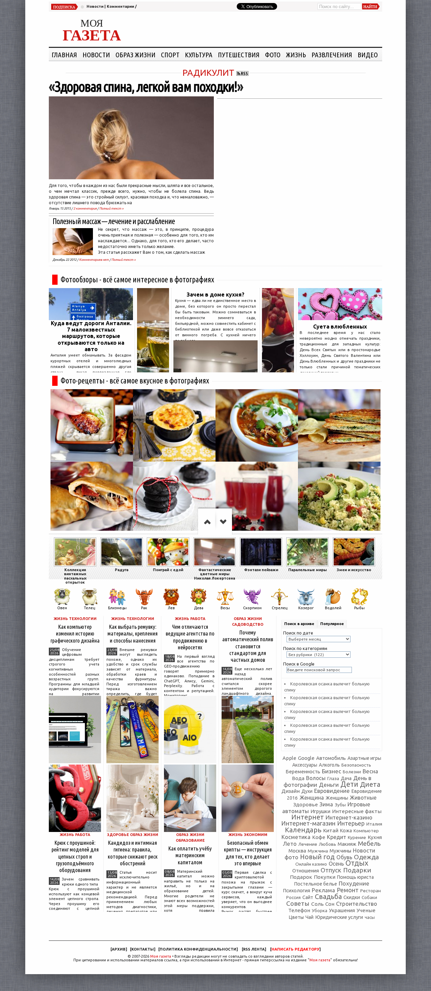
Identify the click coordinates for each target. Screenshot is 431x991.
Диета (370, 784)
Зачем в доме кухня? (215, 294)
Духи (306, 791)
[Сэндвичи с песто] (339, 425)
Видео (368, 55)
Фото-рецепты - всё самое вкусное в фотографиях (135, 380)
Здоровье (305, 804)
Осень (336, 864)
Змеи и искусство (354, 570)
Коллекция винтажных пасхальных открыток (75, 576)
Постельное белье (315, 884)
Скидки (351, 897)
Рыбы (359, 608)
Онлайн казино (311, 864)
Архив (119, 949)
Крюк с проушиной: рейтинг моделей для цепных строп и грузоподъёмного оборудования (75, 856)
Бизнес (331, 771)
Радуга (121, 570)
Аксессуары (304, 765)
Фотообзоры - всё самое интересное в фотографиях (137, 279)
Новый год (317, 857)
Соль (317, 904)
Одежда (366, 857)
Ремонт (348, 890)
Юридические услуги (339, 917)
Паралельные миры (307, 570)
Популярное (332, 624)
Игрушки (320, 811)
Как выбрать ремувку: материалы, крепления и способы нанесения (132, 633)
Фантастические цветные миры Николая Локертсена (214, 574)
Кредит (336, 837)
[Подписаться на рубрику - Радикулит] (242, 73)
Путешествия (239, 55)
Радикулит (208, 73)
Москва (297, 851)
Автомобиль (331, 758)
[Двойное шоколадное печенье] (174, 498)
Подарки (357, 870)
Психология (296, 890)
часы (370, 917)
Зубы (340, 804)
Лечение (307, 844)
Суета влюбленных (340, 326)
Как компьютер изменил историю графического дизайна (75, 633)
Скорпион (252, 608)
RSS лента (254, 949)
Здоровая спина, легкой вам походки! (146, 86)
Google (306, 758)
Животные (363, 798)
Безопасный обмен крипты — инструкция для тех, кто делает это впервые (248, 852)
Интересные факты (357, 811)
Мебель (369, 843)
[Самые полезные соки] (278, 370)
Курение (357, 837)
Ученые (366, 910)
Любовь (327, 844)
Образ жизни (135, 55)
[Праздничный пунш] (257, 498)
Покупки (324, 877)
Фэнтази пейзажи (261, 570)
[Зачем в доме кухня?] (215, 370)
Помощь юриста (355, 877)
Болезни (352, 771)
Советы (297, 903)
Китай (330, 830)
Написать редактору (295, 949)
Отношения (305, 870)
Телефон (299, 910)
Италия (374, 824)
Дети (349, 784)
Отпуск (331, 870)
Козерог (306, 608)
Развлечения (331, 55)
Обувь (344, 857)
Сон (329, 904)
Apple (289, 758)
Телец (89, 608)
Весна (370, 771)
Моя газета (160, 956)
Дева (198, 608)
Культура (198, 55)
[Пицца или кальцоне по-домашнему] (92, 498)
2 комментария (85, 208)
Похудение (354, 883)
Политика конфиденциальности (198, 949)
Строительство (356, 903)
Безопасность (356, 765)
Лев (171, 608)
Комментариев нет (94, 259)
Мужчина (318, 851)
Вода (298, 778)
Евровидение (332, 790)
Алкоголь (329, 765)
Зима (326, 804)
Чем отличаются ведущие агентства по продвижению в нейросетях (190, 636)
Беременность (303, 771)
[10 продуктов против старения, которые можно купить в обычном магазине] (153, 370)
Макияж (347, 844)
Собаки (369, 897)
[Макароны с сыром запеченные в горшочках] (174, 425)
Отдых (356, 863)
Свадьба (328, 896)
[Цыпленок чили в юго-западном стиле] (257, 425)
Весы (225, 608)
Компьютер (366, 830)
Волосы (316, 778)
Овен (62, 608)
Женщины (337, 798)
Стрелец (279, 608)
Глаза (333, 778)
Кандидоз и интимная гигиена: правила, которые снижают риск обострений (133, 852)
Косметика (295, 837)
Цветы (296, 917)
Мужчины (340, 851)
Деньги (329, 784)
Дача (346, 778)
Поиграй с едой (168, 570)
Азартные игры (364, 758)
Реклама (323, 890)
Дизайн (290, 791)
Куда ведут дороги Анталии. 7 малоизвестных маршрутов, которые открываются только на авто (91, 336)
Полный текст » (111, 208)
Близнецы (117, 608)
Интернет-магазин (308, 823)
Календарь (303, 830)
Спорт (170, 55)
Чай (309, 917)
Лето (290, 844)
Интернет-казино (349, 817)
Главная (64, 55)
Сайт (307, 897)
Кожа (346, 830)
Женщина (311, 798)
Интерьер (351, 823)
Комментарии (120, 6)
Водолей (333, 608)
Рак (144, 608)
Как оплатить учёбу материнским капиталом (190, 855)
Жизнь (296, 55)
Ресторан (370, 890)
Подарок (301, 877)
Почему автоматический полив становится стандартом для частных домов (247, 646)
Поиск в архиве (299, 624)
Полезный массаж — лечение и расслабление (114, 221)
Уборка (319, 910)
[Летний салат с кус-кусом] (339, 498)
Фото (272, 55)
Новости (95, 6)
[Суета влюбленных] (340, 318)
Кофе (318, 837)
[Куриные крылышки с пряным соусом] (92, 425)
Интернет (307, 817)
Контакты (142, 949)
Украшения (342, 910)
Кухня (375, 837)
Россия (293, 897)
